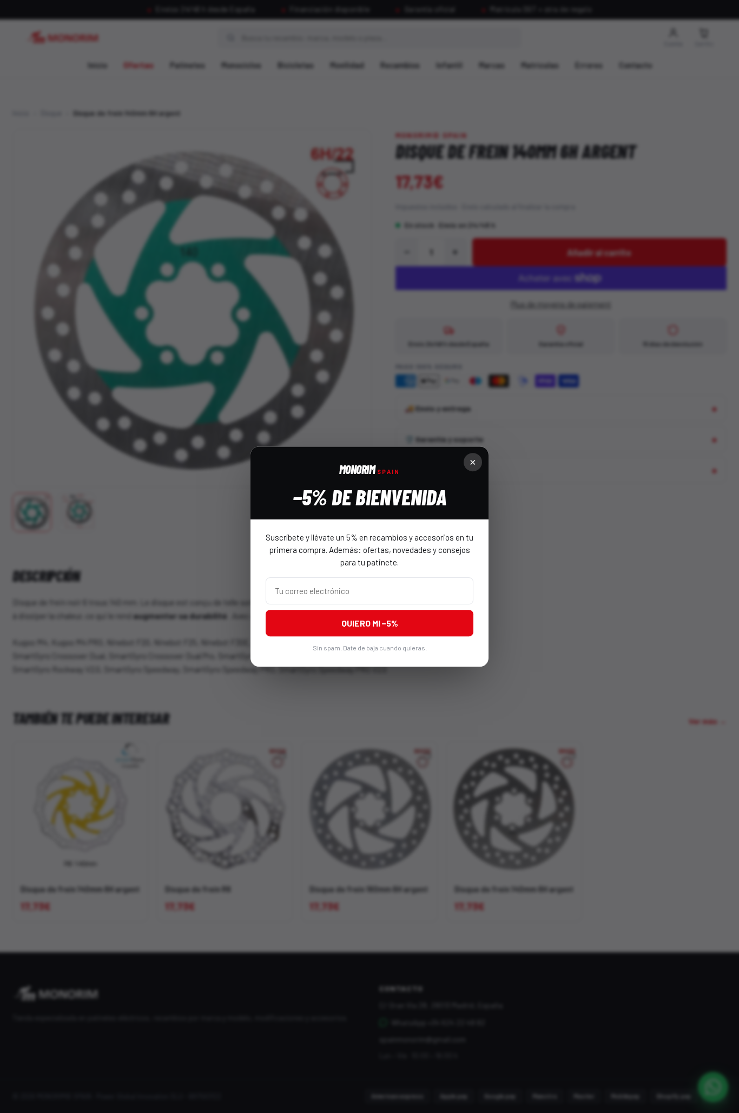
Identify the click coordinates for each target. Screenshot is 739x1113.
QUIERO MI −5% (369, 623)
